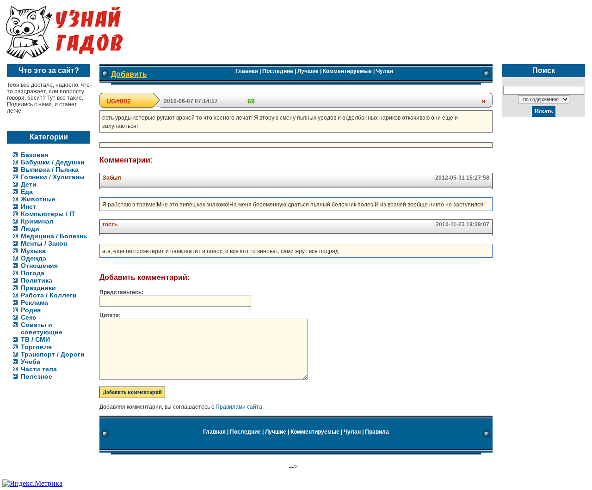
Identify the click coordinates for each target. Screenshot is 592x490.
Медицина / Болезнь (54, 236)
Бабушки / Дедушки (53, 162)
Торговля (36, 347)
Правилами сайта (239, 407)
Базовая (34, 154)
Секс (28, 317)
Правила (377, 432)
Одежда (33, 258)
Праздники (38, 287)
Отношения (39, 265)
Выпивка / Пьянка (50, 169)
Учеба (30, 361)
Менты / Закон (44, 243)
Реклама (34, 302)
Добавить (129, 74)
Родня (31, 310)
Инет (28, 206)
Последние (277, 71)
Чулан (384, 71)
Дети (29, 184)
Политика (36, 280)
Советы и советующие (41, 328)
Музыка (33, 250)
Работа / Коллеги (49, 295)
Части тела (39, 369)
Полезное (36, 376)
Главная (246, 71)
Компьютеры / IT (48, 214)
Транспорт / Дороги (53, 354)
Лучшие (308, 71)
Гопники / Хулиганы (53, 177)
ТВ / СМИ (35, 339)
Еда (27, 191)
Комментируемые (347, 71)
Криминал (37, 221)
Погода (32, 273)
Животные (38, 199)
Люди (30, 228)
